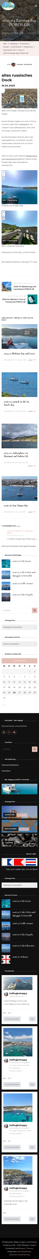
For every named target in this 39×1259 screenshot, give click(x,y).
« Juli (4, 705)
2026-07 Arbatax (20, 956)
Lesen (30, 360)
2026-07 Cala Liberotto (23, 945)
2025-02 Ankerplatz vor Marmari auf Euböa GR (16, 455)
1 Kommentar (31, 33)
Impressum (6, 771)
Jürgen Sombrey (24, 64)
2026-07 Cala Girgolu (22, 594)
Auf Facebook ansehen (12, 1019)
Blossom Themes (26, 1248)
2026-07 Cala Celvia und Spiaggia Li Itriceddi (23, 914)
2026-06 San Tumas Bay (16, 505)
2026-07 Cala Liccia (21, 561)
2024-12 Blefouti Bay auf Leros (19, 353)
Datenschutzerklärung (10, 765)
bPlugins (6, 203)
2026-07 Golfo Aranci (22, 583)
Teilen (32, 1019)
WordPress (26, 1252)
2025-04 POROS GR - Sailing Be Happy (20, 532)
